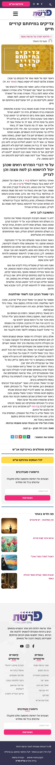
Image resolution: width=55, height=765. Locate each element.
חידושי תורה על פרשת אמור (35, 36)
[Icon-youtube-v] (37, 4)
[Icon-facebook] (41, 4)
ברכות (35, 406)
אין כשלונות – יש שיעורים (42, 519)
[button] (15, 14)
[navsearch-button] (50, 4)
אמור (13, 81)
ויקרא (20, 183)
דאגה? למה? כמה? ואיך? (42, 556)
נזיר (26, 180)
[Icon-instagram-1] (34, 4)
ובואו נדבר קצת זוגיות (43, 538)
